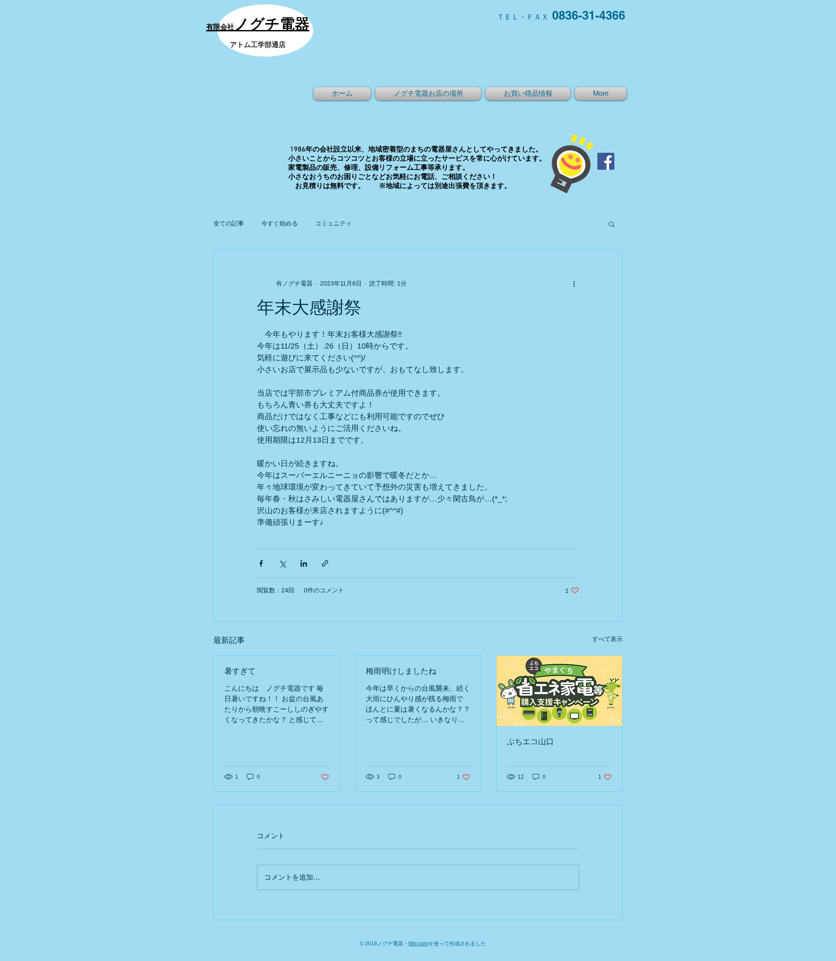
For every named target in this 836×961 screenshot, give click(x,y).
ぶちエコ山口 (530, 742)
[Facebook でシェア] (261, 563)
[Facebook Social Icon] (605, 161)
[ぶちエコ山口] (559, 690)
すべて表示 (607, 638)
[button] (611, 223)
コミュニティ (333, 223)
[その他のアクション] (574, 283)
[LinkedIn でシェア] (304, 563)
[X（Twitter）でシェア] (282, 563)
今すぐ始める (279, 223)
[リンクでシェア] (325, 563)
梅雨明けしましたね (401, 671)
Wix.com (418, 944)
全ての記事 (228, 223)
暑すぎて (243, 671)
